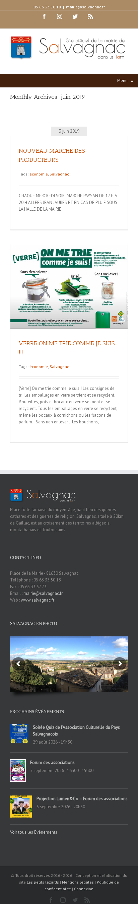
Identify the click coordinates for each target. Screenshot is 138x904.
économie (38, 174)
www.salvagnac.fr (37, 600)
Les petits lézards (43, 882)
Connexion (83, 888)
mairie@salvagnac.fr (85, 6)
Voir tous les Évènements (33, 832)
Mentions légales (78, 882)
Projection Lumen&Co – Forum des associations (82, 799)
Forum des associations (52, 762)
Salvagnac (59, 174)
